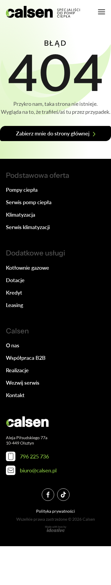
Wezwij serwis (22, 382)
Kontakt (15, 395)
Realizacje (17, 370)
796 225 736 (34, 456)
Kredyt (14, 292)
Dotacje (15, 280)
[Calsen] (43, 12)
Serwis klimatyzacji (28, 227)
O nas (12, 345)
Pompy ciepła (22, 189)
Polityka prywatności (55, 511)
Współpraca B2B (26, 357)
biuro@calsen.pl (38, 470)
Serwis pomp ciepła (29, 202)
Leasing (14, 305)
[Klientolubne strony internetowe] (55, 529)
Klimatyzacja (20, 214)
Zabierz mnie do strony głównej (52, 133)
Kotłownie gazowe (27, 267)
